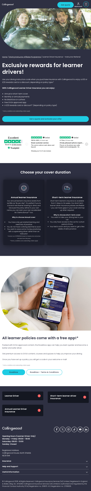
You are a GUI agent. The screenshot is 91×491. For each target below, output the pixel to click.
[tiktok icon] (74, 429)
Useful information (10, 472)
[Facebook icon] (56, 429)
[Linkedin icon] (86, 429)
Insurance (6, 461)
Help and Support (10, 466)
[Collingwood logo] (29, 5)
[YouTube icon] (80, 429)
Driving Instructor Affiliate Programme (25, 57)
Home (4, 57)
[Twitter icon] (62, 429)
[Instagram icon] (68, 429)
